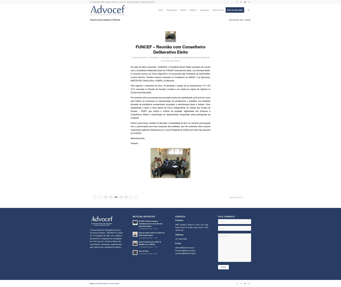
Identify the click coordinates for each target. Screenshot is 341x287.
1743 (110, 197)
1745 (120, 197)
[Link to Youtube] (245, 2)
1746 (125, 197)
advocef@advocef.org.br (184, 247)
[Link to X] (241, 2)
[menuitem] (161, 10)
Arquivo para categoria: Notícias (105, 19)
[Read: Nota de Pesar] (135, 252)
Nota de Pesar (143, 251)
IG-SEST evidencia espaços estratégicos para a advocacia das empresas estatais (150, 223)
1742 (105, 197)
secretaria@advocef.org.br (185, 253)
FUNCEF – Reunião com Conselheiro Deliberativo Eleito (170, 49)
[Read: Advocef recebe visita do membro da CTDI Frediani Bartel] (135, 234)
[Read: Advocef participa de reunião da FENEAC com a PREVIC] (135, 243)
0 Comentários (153, 57)
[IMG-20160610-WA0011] (170, 36)
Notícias (166, 57)
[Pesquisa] (248, 10)
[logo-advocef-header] (107, 10)
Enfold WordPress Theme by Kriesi (108, 283)
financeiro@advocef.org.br (185, 250)
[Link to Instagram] (249, 2)
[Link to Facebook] (237, 2)
